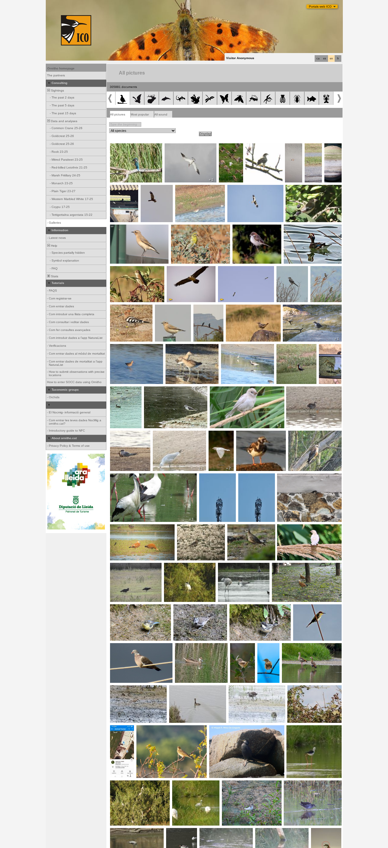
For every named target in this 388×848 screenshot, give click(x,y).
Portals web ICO (320, 6)
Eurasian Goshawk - (262, 147)
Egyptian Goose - (296, 646)
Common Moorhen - (302, 390)
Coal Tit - (237, 607)
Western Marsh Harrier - (153, 190)
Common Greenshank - (163, 390)
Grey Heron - (121, 784)
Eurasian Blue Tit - (125, 607)
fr (338, 58)
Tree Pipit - (146, 728)
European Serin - (184, 228)
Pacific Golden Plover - (295, 347)
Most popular (140, 114)
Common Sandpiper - (239, 784)
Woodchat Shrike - (247, 228)
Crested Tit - (184, 607)
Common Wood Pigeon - (129, 646)
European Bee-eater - (310, 607)
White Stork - (121, 477)
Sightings (57, 90)
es (324, 58)
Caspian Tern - (177, 147)
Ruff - (330, 147)
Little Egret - (182, 784)
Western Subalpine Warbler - (239, 650)
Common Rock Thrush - (245, 308)
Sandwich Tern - (123, 434)
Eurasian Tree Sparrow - (230, 148)
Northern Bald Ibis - (126, 566)
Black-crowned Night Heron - (187, 566)
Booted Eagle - (239, 188)
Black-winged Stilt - (302, 728)
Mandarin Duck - (297, 228)
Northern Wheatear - (127, 228)
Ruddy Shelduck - (125, 527)
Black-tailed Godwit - (127, 347)
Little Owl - (119, 188)
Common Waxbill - (302, 688)
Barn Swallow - (289, 477)
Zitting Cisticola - (266, 648)
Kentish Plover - (123, 688)
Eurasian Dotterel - (192, 527)
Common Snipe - (327, 349)
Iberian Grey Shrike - (287, 271)
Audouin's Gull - (165, 434)
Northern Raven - (208, 308)
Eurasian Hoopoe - (125, 308)
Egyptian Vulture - (232, 269)
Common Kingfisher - (127, 147)
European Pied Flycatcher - (307, 188)
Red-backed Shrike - (127, 269)
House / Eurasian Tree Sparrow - (303, 527)
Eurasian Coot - (123, 390)
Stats (54, 276)
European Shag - (223, 728)
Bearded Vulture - (181, 269)
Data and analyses (63, 121)
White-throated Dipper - (301, 308)
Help (53, 245)
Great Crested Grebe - (292, 150)
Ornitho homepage (61, 68)
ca (317, 58)
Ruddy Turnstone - (252, 434)
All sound (160, 114)
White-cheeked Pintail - (193, 646)
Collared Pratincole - (313, 150)
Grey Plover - (232, 347)
